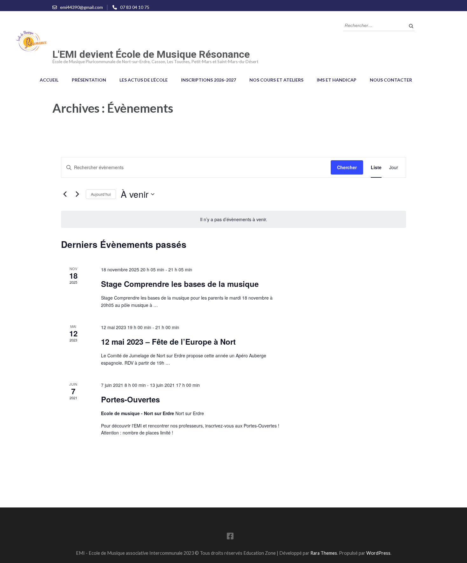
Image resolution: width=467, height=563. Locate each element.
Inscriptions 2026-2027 (208, 80)
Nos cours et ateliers (276, 80)
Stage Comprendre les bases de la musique (180, 283)
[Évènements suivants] (77, 194)
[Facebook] (230, 537)
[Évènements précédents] (65, 194)
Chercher (347, 167)
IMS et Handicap (336, 80)
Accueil (49, 80)
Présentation (89, 80)
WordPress (378, 553)
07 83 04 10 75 (134, 7)
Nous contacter (391, 80)
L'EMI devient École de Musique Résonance (151, 54)
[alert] (233, 219)
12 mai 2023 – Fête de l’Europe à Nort (168, 341)
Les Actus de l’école (143, 80)
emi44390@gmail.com (81, 7)
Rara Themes (323, 553)
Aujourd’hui (101, 194)
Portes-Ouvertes (130, 399)
